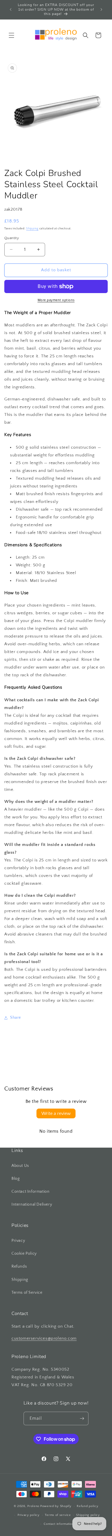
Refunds (19, 1266)
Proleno (33, 1506)
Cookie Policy (24, 1253)
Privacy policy (29, 1515)
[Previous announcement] (10, 9)
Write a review (56, 1113)
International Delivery (31, 1204)
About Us (20, 1165)
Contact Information (30, 1191)
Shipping (32, 228)
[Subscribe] (82, 1418)
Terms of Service (27, 1292)
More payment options (56, 300)
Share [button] (15, 1017)
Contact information (59, 1524)
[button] (11, 35)
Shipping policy (88, 1515)
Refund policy (87, 1506)
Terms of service (58, 1515)
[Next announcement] (101, 9)
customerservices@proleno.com (44, 1338)
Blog (15, 1178)
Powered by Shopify (56, 1506)
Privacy (18, 1240)
